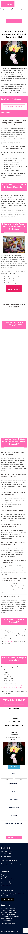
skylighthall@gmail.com (11, 860)
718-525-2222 (8, 641)
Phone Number (14, 783)
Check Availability (14, 289)
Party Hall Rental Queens (8, 908)
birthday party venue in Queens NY (13, 686)
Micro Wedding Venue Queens (9, 912)
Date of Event (14, 815)
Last (21, 779)
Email (14, 791)
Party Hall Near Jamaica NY (8, 923)
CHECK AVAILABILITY (8, 3)
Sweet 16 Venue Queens (8, 914)
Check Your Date (14, 21)
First (7, 779)
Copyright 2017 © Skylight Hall (9, 931)
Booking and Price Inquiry (14, 106)
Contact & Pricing (6, 920)
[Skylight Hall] (14, 4)
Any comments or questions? (14, 823)
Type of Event (14, 799)
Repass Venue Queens (7, 918)
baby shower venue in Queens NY (12, 687)
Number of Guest (14, 807)
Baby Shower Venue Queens (9, 910)
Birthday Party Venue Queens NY (10, 916)
